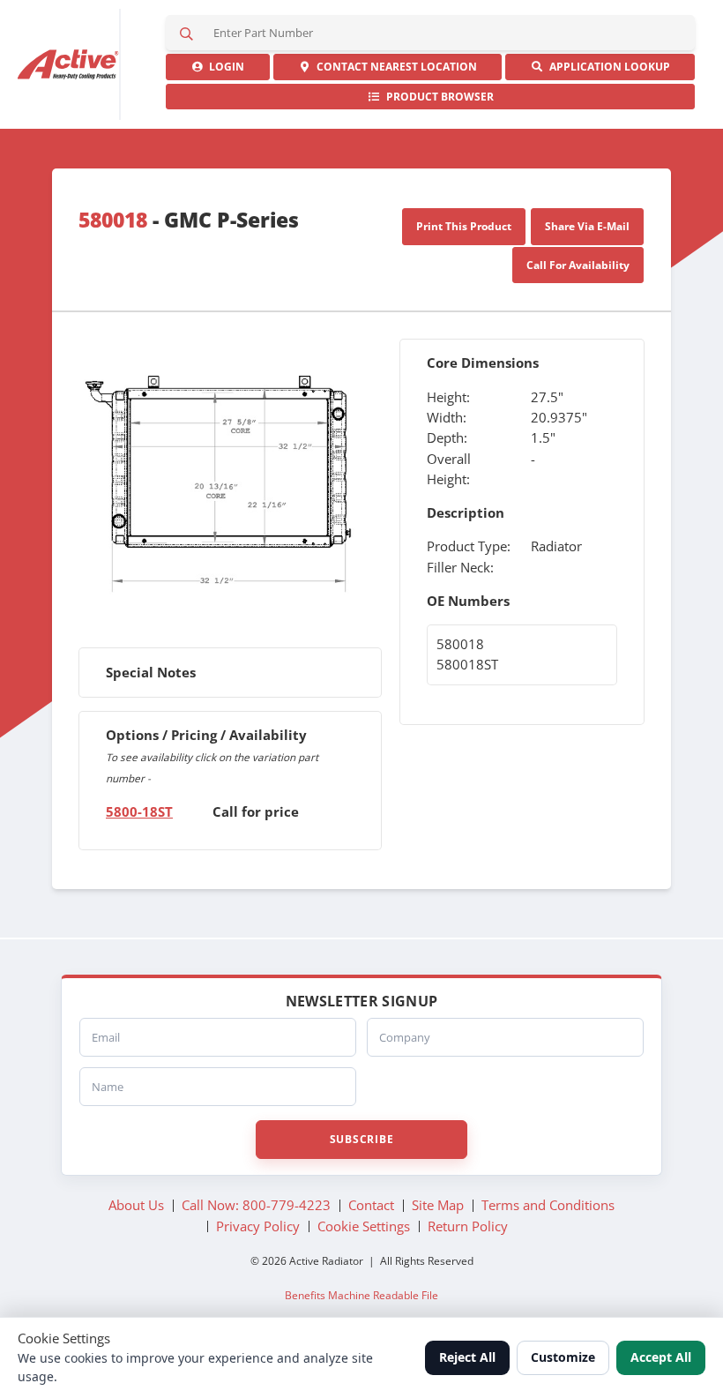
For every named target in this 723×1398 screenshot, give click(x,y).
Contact (394, 66)
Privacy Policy (258, 1226)
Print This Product (463, 226)
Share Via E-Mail (587, 226)
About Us (136, 1205)
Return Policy (468, 1226)
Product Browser (437, 96)
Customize (563, 1357)
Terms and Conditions (548, 1205)
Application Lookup (607, 66)
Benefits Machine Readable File (361, 1295)
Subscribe (361, 1139)
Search (187, 32)
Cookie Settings (363, 1226)
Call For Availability (578, 265)
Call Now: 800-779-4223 (256, 1205)
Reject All (467, 1357)
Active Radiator (69, 64)
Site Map (438, 1205)
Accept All (660, 1357)
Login (224, 66)
